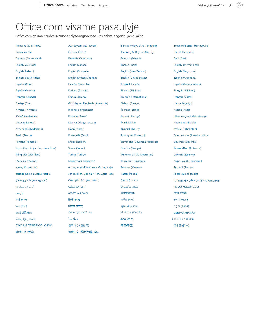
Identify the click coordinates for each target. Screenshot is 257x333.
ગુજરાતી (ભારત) (129, 206)
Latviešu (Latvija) (130, 116)
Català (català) (24, 52)
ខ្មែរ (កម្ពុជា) (184, 219)
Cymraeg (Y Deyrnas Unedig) (137, 52)
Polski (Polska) (24, 135)
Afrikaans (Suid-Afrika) (28, 45)
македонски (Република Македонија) (90, 167)
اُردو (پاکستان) (25, 186)
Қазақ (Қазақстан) (26, 167)
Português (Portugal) (133, 135)
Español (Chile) (24, 84)
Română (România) (26, 141)
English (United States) (134, 77)
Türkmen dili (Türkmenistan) (137, 154)
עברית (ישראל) (129, 180)
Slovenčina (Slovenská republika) (139, 141)
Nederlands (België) (185, 122)
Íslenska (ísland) (130, 109)
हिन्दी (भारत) (74, 199)
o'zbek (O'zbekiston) (185, 129)
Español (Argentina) (185, 77)
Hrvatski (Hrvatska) (26, 109)
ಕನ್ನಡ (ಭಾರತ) (131, 212)
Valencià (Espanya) (184, 154)
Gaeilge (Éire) (23, 103)
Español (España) (130, 84)
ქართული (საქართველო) (31, 180)
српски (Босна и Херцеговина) (33, 173)
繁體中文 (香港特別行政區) (84, 232)
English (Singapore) (184, 71)
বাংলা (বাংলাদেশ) (181, 199)
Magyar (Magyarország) (82, 122)
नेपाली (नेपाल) (180, 193)
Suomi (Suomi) (76, 148)
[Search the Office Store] (230, 5)
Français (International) (134, 97)
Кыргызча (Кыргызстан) (188, 161)
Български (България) (133, 161)
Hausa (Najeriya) (183, 103)
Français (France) (77, 97)
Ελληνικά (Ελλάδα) (26, 161)
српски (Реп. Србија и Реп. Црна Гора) (91, 173)
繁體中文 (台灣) (25, 232)
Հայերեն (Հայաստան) (83, 180)
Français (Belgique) (184, 90)
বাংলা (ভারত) (21, 206)
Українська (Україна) (186, 173)
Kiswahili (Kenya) (77, 116)
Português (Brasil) (78, 135)
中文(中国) (127, 225)
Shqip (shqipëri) (77, 141)
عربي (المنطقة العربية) (186, 186)
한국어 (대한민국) (78, 225)
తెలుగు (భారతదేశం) (80, 212)
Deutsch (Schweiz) (131, 58)
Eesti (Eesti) (180, 58)
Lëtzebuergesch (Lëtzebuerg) (190, 116)
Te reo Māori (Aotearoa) (187, 148)
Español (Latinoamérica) (187, 84)
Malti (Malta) (128, 122)
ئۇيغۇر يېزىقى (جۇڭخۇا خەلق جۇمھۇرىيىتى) (197, 180)
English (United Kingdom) (82, 77)
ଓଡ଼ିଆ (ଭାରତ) (181, 206)
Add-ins (72, 5)
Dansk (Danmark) (184, 52)
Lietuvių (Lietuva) (25, 122)
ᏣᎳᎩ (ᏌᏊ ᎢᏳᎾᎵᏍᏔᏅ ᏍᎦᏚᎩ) (34, 225)
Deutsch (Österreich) (80, 58)
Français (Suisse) (183, 97)
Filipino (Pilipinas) (131, 90)
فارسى (20, 193)
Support (103, 5)
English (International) (186, 65)
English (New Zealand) (133, 71)
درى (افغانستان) (77, 186)
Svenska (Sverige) (131, 148)
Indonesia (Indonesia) (80, 109)
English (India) (129, 65)
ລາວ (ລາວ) (127, 219)
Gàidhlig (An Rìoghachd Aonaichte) (88, 103)
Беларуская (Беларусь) (81, 161)
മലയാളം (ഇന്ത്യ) (184, 212)
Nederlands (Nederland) (29, 129)
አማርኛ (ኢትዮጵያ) (78, 193)
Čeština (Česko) (77, 52)
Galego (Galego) (130, 103)
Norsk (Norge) (76, 129)
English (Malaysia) (78, 71)
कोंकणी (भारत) (128, 193)
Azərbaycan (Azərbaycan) (82, 45)
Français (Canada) (26, 97)
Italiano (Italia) (182, 109)
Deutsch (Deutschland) (29, 58)
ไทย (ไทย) (73, 219)
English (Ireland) (25, 71)
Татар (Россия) (129, 173)
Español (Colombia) (79, 84)
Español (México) (25, 90)
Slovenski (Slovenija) (185, 141)
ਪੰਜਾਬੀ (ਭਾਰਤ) (75, 206)
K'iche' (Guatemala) (26, 116)
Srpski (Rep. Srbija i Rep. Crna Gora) (36, 148)
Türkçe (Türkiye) (77, 154)
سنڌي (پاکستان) (129, 186)
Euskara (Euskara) (78, 90)
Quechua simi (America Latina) (191, 135)
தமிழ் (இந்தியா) (24, 212)
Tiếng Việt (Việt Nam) (28, 154)
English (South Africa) (28, 77)
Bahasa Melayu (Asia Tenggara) (139, 45)
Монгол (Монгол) (131, 167)
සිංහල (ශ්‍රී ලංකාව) (25, 219)
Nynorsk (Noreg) (130, 129)
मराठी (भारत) (21, 199)
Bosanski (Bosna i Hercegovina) (191, 45)
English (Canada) (77, 65)
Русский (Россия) (183, 167)
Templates (87, 5)
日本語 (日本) (181, 225)
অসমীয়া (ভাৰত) (127, 199)
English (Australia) (26, 65)
